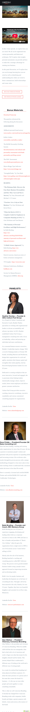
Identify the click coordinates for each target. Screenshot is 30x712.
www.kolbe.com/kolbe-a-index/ (13, 140)
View (14, 406)
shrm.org (20, 276)
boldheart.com (8, 269)
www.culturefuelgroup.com (16, 410)
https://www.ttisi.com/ (18, 262)
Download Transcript (10, 115)
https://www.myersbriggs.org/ (12, 169)
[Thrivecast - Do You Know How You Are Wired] (15, 12)
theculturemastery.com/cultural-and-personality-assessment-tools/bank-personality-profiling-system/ (14, 152)
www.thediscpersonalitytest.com (13, 162)
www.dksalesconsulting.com (14, 490)
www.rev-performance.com (16, 604)
